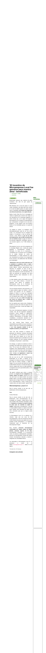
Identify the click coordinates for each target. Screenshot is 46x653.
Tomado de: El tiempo (15, 446)
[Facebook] (45, 31)
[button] (37, 365)
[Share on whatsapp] (10, 451)
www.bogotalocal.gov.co (19, 441)
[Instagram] (45, 33)
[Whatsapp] (45, 35)
